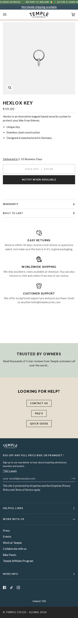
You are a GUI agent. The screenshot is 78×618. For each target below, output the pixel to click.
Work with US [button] (13, 519)
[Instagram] (18, 587)
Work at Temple (12, 542)
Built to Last (13, 213)
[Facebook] (4, 587)
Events (7, 536)
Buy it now (39, 191)
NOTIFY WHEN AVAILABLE (39, 179)
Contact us (39, 403)
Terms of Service (24, 489)
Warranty (10, 204)
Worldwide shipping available (39, 7)
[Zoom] (39, 58)
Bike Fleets (9, 554)
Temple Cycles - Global (22, 612)
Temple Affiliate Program (18, 560)
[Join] (70, 478)
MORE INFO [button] (10, 573)
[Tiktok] (11, 587)
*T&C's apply (10, 470)
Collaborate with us (14, 548)
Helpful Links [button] (13, 508)
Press (6, 530)
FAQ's (39, 413)
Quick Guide (39, 423)
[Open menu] (8, 15)
